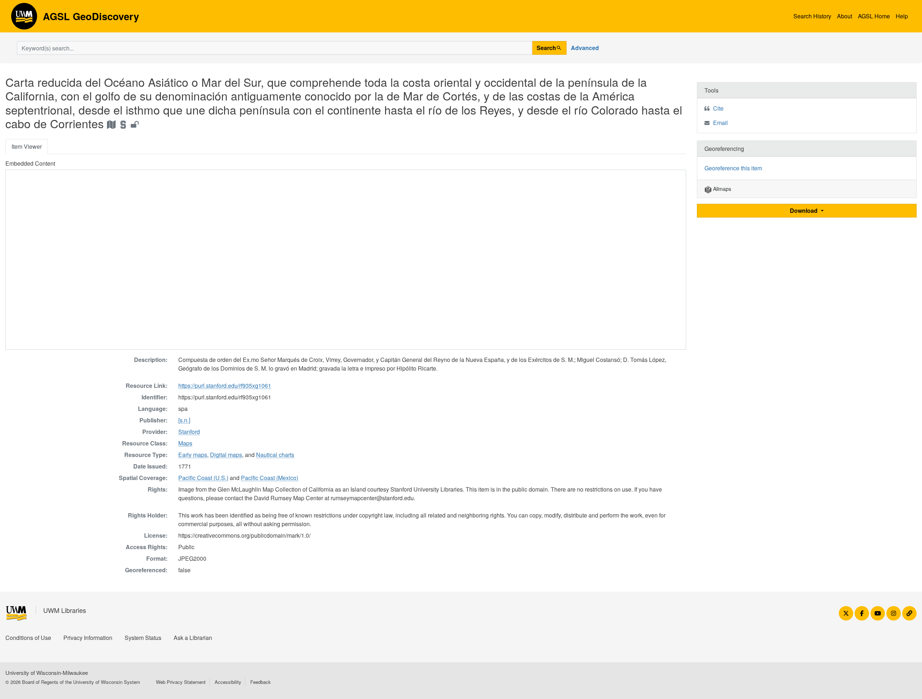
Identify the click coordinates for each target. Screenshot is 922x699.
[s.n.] (184, 420)
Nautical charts (275, 455)
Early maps (192, 455)
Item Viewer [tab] (27, 146)
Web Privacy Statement (181, 681)
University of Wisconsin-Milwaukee (46, 672)
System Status (143, 637)
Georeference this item (733, 168)
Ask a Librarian (193, 637)
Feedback (260, 681)
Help (902, 16)
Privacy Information (87, 637)
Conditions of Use (28, 637)
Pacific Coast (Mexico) (269, 478)
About (844, 16)
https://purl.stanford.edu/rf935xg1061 (224, 385)
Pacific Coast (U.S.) (203, 478)
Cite (718, 108)
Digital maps (226, 455)
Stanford (189, 431)
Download (804, 210)
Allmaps (721, 188)
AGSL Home (874, 16)
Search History (812, 16)
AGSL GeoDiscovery (24, 19)
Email (720, 122)
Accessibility (228, 681)
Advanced (585, 48)
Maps (185, 443)
